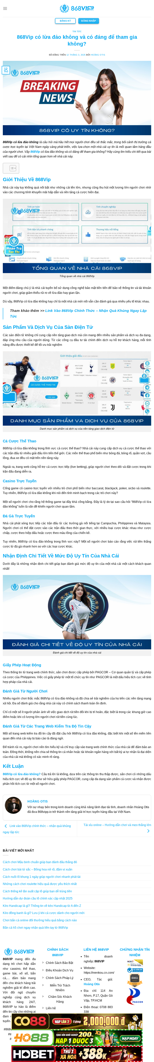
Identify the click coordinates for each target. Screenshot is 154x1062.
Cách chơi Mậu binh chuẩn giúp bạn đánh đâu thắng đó (40, 862)
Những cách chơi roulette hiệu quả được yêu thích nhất (40, 884)
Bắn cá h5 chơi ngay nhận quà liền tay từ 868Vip (35, 927)
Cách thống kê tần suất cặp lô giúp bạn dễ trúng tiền (37, 891)
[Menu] (5, 8)
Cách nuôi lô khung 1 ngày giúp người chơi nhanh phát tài (42, 876)
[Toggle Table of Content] (11, 168)
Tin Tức (77, 31)
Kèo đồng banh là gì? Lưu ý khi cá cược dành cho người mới (44, 913)
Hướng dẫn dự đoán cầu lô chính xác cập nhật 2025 (37, 898)
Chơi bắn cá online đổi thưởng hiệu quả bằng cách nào (40, 920)
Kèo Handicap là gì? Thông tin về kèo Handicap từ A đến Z (42, 905)
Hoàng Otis (98, 55)
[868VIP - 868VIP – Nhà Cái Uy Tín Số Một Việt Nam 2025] (77, 8)
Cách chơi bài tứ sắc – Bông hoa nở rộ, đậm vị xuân (37, 869)
